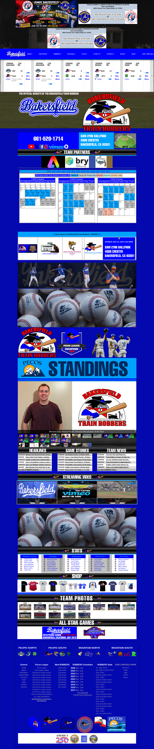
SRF (14, 71)
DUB (73, 76)
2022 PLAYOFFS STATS (104, 694)
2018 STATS (100, 709)
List (81, 668)
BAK (14, 76)
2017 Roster (62, 687)
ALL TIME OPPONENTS (42, 697)
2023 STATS (100, 687)
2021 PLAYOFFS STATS (104, 697)
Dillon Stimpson (52, 568)
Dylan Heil (97, 568)
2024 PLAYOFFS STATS (104, 682)
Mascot (125, 677)
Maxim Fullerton (99, 566)
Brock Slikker (51, 565)
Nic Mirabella (51, 563)
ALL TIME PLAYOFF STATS (105, 670)
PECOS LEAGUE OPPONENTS (41, 694)
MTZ (103, 76)
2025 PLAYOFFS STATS (104, 680)
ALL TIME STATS (101, 668)
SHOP (133, 54)
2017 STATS (100, 711)
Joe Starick (121, 568)
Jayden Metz (28, 561)
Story (28, 79)
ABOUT (29, 54)
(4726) (127, 79)
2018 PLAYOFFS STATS (104, 706)
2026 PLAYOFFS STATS (104, 675)
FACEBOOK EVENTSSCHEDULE (82, 694)
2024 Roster (62, 673)
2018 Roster (62, 685)
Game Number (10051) (50, 253)
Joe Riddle (97, 570)
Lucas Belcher (28, 564)
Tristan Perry (28, 559)
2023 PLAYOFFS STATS (104, 689)
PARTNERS (43, 54)
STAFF (125, 675)
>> (100, 234)
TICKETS (96, 54)
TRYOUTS (110, 54)
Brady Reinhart (29, 566)
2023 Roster (62, 675)
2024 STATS (100, 685)
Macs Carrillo (28, 568)
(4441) (99, 79)
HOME (24, 668)
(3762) (8, 79)
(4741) (67, 79)
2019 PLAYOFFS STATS (104, 704)
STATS (84, 54)
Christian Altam (99, 563)
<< (54, 234)
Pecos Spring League (42, 670)
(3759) (38, 79)
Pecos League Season (41, 673)
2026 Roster (62, 668)
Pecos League (41, 668)
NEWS (122, 54)
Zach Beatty (98, 559)
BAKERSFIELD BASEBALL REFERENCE (42, 700)
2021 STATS (100, 699)
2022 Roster (62, 677)
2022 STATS (100, 692)
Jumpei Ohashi (123, 570)
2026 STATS (100, 673)
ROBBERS (57, 54)
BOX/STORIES (24, 675)
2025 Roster (62, 670)
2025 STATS (100, 677)
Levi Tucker (51, 561)
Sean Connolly (29, 562)
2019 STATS (100, 701)
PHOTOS (24, 687)
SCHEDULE (71, 54)
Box (27, 76)
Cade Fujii (27, 570)
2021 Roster (62, 680)
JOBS (24, 682)
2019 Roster (62, 682)
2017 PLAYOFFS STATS (104, 713)
